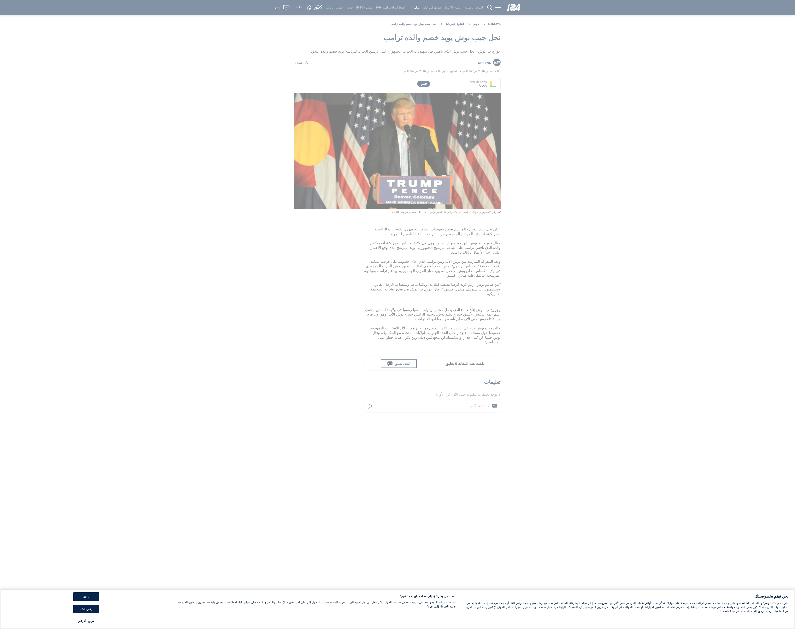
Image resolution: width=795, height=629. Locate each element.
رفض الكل (86, 609)
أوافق (86, 596)
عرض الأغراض (86, 621)
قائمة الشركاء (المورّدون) (441, 606)
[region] (397, 609)
